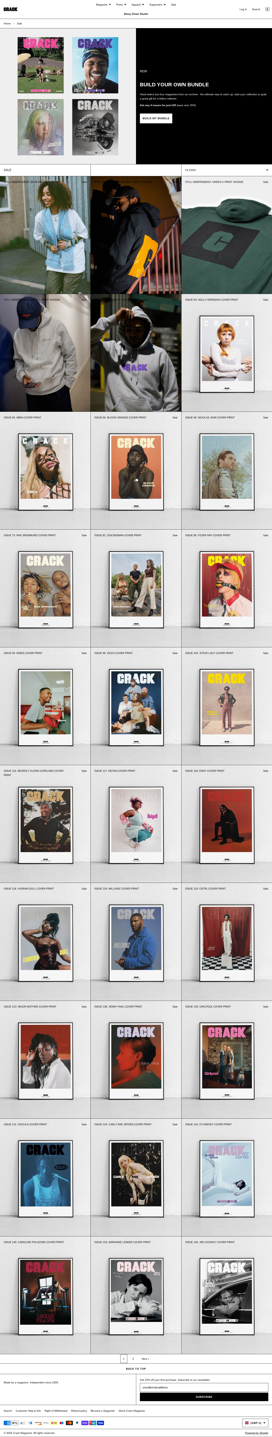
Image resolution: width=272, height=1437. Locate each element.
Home (7, 23)
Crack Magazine (22, 1432)
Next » (145, 1358)
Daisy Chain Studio (136, 13)
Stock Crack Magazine (132, 1410)
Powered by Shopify (256, 1432)
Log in (243, 9)
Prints (119, 4)
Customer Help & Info (28, 1410)
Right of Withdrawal (56, 1410)
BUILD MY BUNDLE (156, 118)
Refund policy (79, 1410)
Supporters (155, 4)
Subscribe (204, 1396)
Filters (190, 170)
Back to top (136, 1368)
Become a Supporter (103, 1410)
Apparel (136, 4)
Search (256, 9)
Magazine (102, 4)
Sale (173, 4)
